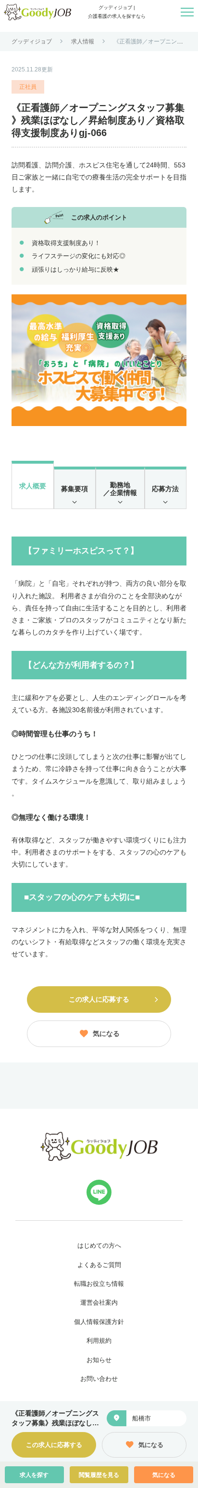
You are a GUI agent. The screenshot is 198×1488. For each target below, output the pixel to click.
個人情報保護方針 (99, 1321)
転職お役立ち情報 (99, 1283)
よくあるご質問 (99, 1264)
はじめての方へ (99, 1245)
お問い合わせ (99, 1378)
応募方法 (165, 489)
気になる (163, 1475)
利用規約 (99, 1340)
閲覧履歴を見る (99, 1475)
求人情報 (82, 41)
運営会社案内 (99, 1302)
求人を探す (34, 1475)
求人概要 (32, 486)
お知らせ (99, 1360)
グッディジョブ (32, 41)
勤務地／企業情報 (120, 489)
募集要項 (74, 489)
